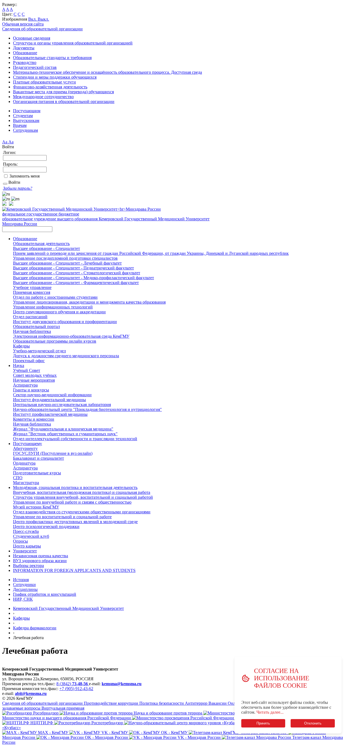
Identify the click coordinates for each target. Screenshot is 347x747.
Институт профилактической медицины (50, 414)
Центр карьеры (27, 546)
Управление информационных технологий (53, 307)
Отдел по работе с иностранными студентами (55, 297)
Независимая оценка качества (40, 555)
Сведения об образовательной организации (42, 29)
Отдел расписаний (30, 316)
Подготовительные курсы (37, 473)
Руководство (24, 62)
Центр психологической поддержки (46, 526)
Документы (23, 48)
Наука (18, 365)
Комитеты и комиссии (33, 419)
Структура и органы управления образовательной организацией (73, 43)
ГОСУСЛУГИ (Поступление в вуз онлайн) (52, 453)
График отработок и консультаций (44, 594)
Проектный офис (29, 360)
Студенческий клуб (31, 536)
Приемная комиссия (31, 292)
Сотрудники (24, 584)
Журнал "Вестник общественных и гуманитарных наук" (65, 434)
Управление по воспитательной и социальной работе (62, 516)
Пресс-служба (26, 531)
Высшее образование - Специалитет (46, 248)
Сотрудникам (25, 130)
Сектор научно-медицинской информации (52, 394)
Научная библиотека (32, 331)
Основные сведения (31, 38)
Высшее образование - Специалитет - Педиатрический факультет (73, 268)
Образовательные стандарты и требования (52, 57)
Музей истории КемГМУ (36, 507)
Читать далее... (270, 712)
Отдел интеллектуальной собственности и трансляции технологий (75, 438)
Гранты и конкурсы (31, 390)
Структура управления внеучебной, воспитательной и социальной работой (83, 497)
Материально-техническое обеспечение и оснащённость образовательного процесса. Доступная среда (107, 72)
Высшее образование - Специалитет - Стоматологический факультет (76, 273)
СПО (18, 477)
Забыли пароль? (17, 188)
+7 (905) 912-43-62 (76, 688)
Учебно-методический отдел (39, 351)
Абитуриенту (25, 448)
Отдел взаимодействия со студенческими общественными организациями (81, 512)
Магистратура (26, 482)
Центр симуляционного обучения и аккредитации (59, 312)
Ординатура (24, 463)
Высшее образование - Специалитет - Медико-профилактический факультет (83, 277)
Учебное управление (32, 287)
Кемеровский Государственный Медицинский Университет (68, 608)
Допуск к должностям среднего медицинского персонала (66, 355)
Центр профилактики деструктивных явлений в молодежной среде (75, 521)
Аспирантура (25, 385)
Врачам (20, 125)
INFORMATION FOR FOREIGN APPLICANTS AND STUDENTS (74, 570)
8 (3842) (72, 683)
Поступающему (27, 443)
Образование (25, 52)
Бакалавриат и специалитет (38, 458)
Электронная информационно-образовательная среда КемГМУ (71, 336)
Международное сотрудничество (43, 96)
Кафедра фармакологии (34, 628)
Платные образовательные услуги (44, 82)
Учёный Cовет (26, 370)
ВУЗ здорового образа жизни (40, 560)
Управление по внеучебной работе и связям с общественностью (72, 502)
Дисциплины (25, 589)
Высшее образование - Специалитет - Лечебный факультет (67, 263)
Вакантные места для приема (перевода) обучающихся (63, 91)
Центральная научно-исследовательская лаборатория (62, 404)
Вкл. (33, 19)
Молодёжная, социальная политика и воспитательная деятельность (75, 487)
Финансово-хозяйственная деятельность (50, 87)
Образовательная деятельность (41, 243)
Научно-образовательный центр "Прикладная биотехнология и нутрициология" (87, 409)
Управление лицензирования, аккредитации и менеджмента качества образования (89, 302)
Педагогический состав (35, 67)
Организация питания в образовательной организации (63, 101)
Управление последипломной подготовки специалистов (65, 258)
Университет (25, 551)
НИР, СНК (23, 599)
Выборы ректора (28, 565)
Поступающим (26, 110)
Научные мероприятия (34, 380)
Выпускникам (26, 120)
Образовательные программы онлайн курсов (54, 341)
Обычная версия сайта (23, 24)
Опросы (20, 541)
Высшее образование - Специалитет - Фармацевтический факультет (76, 282)
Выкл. (43, 19)
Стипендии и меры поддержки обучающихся (55, 77)
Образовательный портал (36, 326)
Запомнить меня (24, 176)
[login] (5, 184)
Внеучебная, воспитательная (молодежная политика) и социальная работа (81, 492)
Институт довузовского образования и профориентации (65, 321)
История (21, 579)
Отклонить (313, 723)
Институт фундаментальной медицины (49, 399)
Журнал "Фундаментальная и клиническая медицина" (63, 429)
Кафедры (21, 346)
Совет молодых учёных (35, 375)
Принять (263, 723)
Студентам (23, 115)
